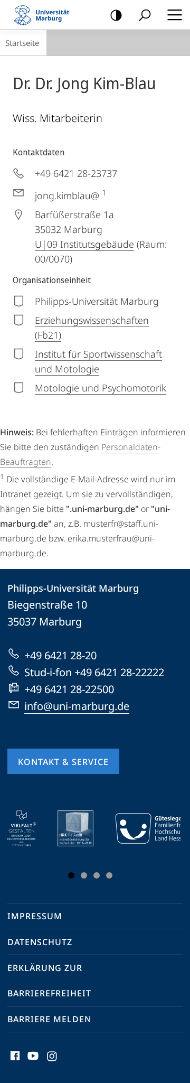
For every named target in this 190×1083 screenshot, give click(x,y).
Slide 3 (96, 875)
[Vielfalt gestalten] (29, 828)
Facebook (14, 1062)
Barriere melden (49, 1019)
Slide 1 (71, 875)
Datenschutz (39, 942)
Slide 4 (109, 875)
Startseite (22, 43)
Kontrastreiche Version (116, 15)
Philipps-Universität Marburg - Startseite (45, 15)
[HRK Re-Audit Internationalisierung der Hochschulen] (83, 828)
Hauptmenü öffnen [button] (174, 15)
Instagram (52, 1062)
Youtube (32, 1062)
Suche (144, 15)
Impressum (34, 916)
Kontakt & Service (63, 762)
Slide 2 (84, 875)
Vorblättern (166, 846)
